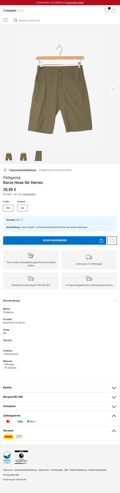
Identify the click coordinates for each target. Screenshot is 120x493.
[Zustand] (21, 220)
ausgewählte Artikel (74, 2)
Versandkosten (29, 194)
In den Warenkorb (55, 240)
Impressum (8, 470)
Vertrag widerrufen (11, 475)
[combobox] (64, 20)
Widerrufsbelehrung (78, 470)
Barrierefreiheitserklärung (26, 470)
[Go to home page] (5, 171)
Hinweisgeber (57, 470)
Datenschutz (44, 470)
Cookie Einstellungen (97, 470)
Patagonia (11, 177)
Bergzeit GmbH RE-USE (17, 480)
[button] (113, 10)
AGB (66, 470)
